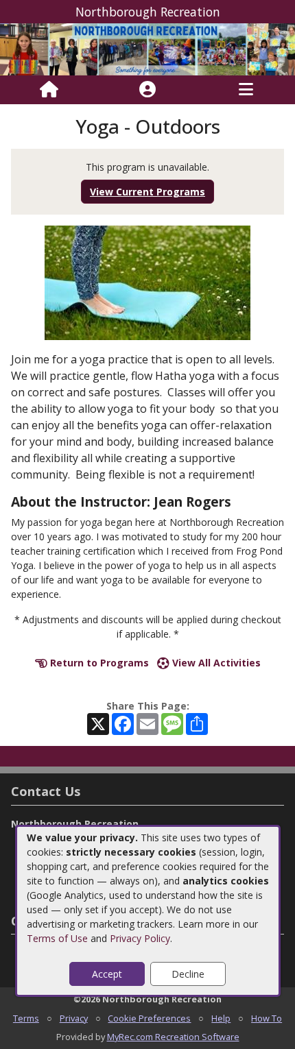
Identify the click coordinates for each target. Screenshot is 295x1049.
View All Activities (215, 662)
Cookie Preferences (149, 1018)
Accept (107, 973)
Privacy (74, 1018)
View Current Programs (147, 191)
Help (221, 1018)
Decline (188, 973)
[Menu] (246, 89)
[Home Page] (49, 89)
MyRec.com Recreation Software (173, 1036)
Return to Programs (98, 662)
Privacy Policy (140, 938)
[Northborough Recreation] (147, 48)
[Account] (147, 89)
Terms (26, 1018)
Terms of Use (57, 938)
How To (266, 1018)
